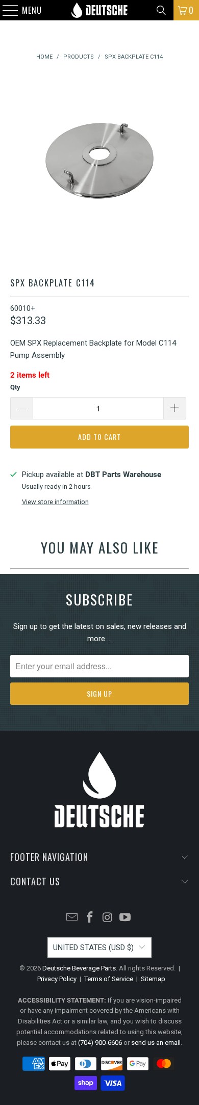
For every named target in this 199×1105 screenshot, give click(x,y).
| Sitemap (149, 979)
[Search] (161, 10)
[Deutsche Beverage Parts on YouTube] (125, 918)
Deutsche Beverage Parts (79, 968)
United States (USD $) (93, 947)
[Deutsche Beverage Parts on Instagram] (108, 918)
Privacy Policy (57, 979)
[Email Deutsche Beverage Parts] (72, 918)
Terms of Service (108, 979)
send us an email (156, 1042)
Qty (15, 387)
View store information (55, 502)
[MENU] (5, 10)
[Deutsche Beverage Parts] (100, 10)
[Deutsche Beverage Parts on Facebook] (90, 918)
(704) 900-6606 (100, 1042)
